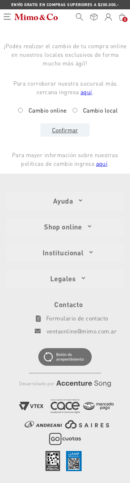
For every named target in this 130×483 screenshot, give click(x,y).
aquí (86, 92)
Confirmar (65, 130)
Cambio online (48, 110)
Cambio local (100, 110)
